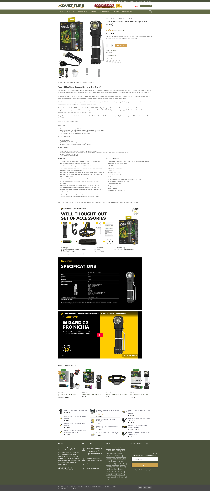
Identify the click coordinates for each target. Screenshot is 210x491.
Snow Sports (121, 471)
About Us (131, 1)
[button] (146, 6)
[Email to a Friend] (113, 61)
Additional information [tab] (74, 82)
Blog (144, 1)
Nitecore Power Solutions (93, 464)
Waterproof (123, 477)
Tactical (114, 474)
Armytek (113, 50)
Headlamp (118, 458)
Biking (121, 448)
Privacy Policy (73, 486)
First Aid (116, 456)
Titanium (119, 474)
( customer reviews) (118, 30)
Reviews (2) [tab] (91, 82)
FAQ (136, 1)
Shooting (109, 471)
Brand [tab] (85, 82)
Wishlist (140, 1)
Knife (114, 464)
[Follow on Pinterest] (150, 1)
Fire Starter (109, 456)
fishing (120, 456)
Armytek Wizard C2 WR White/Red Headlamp (67, 395)
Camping (109, 450)
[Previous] (61, 42)
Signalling (114, 471)
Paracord (109, 466)
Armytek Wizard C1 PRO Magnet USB (91, 394)
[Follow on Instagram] (62, 468)
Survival (108, 474)
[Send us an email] (149, 1)
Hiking (124, 458)
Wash (117, 477)
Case (113, 450)
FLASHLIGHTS (120, 18)
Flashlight (110, 58)
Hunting (108, 461)
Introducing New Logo (92, 468)
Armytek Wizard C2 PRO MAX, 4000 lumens (139, 395)
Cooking (118, 450)
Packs (124, 464)
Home (108, 18)
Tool (124, 474)
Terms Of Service (63, 486)
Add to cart (120, 45)
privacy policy (147, 470)
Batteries (116, 448)
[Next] (100, 42)
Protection (122, 466)
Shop (113, 18)
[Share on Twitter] (110, 61)
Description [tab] (62, 82)
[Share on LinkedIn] (119, 61)
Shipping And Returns (84, 486)
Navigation (119, 464)
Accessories (109, 448)
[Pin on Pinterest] (116, 61)
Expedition (119, 453)
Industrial (109, 464)
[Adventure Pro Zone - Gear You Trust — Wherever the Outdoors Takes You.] (71, 6)
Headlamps (128, 18)
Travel (108, 477)
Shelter (121, 469)
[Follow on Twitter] (147, 1)
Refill (108, 469)
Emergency (113, 453)
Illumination (121, 461)
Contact (126, 1)
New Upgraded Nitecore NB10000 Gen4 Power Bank (94, 459)
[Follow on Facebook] (146, 1)
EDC (108, 453)
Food (114, 458)
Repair (112, 469)
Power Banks (115, 466)
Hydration (114, 461)
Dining (123, 450)
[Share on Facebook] (107, 61)
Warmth (113, 477)
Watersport (109, 479)
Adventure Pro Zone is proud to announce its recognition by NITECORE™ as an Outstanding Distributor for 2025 (95, 451)
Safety (116, 469)
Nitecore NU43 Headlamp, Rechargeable (116, 394)
